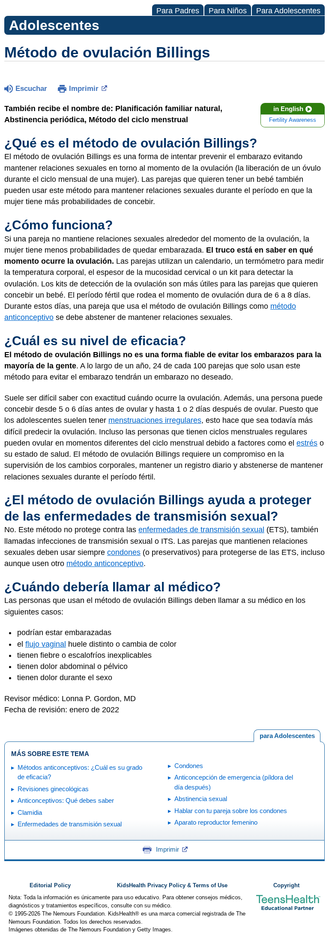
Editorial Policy (50, 886)
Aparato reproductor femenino (215, 822)
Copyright (286, 886)
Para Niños (228, 10)
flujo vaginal (45, 644)
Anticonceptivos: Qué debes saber (66, 800)
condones (124, 552)
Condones (188, 765)
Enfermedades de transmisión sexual (70, 824)
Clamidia (30, 812)
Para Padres (177, 10)
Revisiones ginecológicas (53, 788)
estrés (306, 443)
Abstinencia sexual (200, 798)
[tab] (287, 735)
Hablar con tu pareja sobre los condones (230, 810)
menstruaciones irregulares (154, 420)
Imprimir (84, 88)
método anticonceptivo (105, 563)
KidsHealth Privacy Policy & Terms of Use (172, 886)
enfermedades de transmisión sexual (201, 529)
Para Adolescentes (288, 10)
